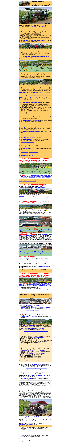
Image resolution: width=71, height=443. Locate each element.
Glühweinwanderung (37, 364)
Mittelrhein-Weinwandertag (27, 325)
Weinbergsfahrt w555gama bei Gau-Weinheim (32, 72)
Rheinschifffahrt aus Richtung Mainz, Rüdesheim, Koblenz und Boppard (33, 334)
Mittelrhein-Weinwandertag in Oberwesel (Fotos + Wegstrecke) (36, 331)
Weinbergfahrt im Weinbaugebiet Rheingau (33, 40)
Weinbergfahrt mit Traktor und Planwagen (37, 209)
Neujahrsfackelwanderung (30, 314)
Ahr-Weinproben (32, 155)
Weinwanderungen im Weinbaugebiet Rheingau (30, 127)
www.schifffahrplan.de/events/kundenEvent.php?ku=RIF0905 (33, 350)
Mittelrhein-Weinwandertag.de (44, 266)
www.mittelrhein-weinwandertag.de (26, 424)
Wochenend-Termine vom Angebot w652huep (28, 198)
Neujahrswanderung (25, 148)
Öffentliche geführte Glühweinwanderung (29, 316)
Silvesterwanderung (24, 145)
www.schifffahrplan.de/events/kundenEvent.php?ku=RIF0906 (33, 353)
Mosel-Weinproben (24, 155)
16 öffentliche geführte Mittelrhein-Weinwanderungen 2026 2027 (31, 328)
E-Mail (22, 435)
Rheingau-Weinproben (25, 153)
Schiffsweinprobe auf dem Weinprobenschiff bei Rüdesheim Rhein (33, 92)
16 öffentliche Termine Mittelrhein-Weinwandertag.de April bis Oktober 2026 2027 (35, 124)
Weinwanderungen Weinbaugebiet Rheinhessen (30, 131)
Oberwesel (37, 305)
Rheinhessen (42, 26)
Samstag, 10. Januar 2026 (26, 378)
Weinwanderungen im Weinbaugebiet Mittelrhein (30, 120)
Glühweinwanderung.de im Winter (27, 142)
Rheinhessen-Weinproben (35, 153)
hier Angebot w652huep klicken (38, 187)
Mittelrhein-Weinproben (33, 152)
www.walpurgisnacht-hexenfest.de (37, 337)
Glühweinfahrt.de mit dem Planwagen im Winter (29, 97)
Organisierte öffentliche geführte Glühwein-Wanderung (36, 368)
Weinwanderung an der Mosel (26, 139)
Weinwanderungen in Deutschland (29, 102)
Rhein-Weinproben (24, 152)
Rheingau (33, 26)
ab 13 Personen (28, 360)
